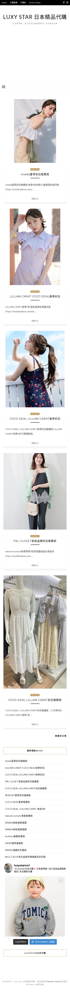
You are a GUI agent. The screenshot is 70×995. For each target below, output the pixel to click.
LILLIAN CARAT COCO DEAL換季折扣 (35, 296)
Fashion (35, 169)
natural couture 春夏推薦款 (19, 815)
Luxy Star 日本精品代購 (35, 17)
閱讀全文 (35, 199)
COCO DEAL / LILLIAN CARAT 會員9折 (25, 808)
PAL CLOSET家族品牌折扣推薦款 (35, 541)
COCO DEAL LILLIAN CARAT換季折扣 (35, 418)
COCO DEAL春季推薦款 (17, 802)
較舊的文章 (61, 736)
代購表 (23, 2)
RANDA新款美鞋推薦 (16, 822)
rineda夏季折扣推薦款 (35, 174)
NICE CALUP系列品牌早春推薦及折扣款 (25, 856)
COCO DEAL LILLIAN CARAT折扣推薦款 (35, 700)
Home (4, 2)
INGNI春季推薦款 (14, 843)
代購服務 (14, 2)
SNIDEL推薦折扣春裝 (16, 850)
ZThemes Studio (53, 981)
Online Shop (34, 2)
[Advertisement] (35, 58)
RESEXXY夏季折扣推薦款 (18, 795)
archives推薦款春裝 (15, 836)
